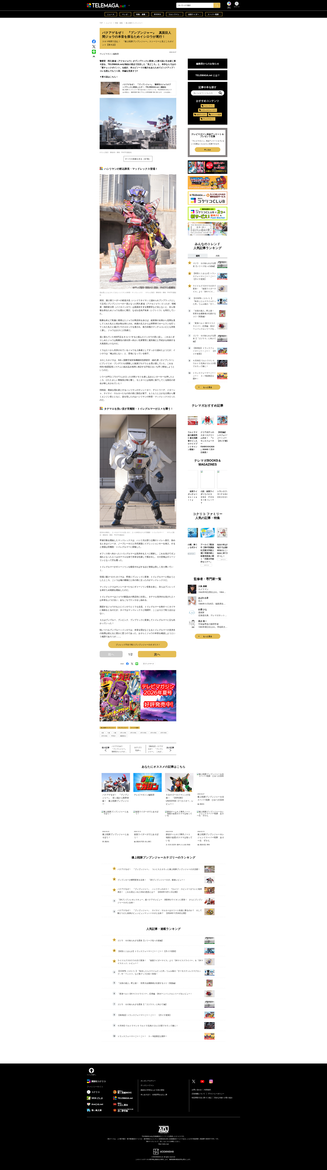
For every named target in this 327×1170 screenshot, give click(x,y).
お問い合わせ (197, 1089)
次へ (157, 654)
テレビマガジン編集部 (109, 53)
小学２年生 (133, 733)
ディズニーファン (147, 1085)
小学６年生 (104, 736)
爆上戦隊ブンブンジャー (134, 23)
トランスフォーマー (208, 110)
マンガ (125, 14)
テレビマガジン (209, 119)
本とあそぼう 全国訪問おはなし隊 (154, 1094)
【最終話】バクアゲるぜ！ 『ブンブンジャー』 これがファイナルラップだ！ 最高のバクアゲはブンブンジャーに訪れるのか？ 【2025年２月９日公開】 (156, 749)
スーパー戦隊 (213, 14)
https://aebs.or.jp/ (163, 1144)
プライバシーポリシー (216, 1093)
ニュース (110, 14)
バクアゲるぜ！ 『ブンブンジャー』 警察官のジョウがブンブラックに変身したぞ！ (120, 749)
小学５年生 (163, 733)
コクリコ (198, 559)
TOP (101, 23)
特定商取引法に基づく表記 (202, 1097)
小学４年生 (153, 733)
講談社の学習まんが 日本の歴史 (152, 1090)
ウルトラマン (174, 14)
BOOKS (157, 14)
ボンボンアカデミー (148, 1080)
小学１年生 (123, 733)
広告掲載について (198, 1093)
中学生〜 (113, 736)
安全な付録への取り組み (223, 1097)
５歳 (108, 733)
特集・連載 (140, 14)
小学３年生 (143, 733)
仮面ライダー (193, 14)
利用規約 (207, 1089)
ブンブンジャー (122, 728)
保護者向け (123, 736)
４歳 (102, 733)
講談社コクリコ (215, 562)
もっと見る (207, 387)
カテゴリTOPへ (138, 749)
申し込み (207, 149)
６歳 (115, 733)
